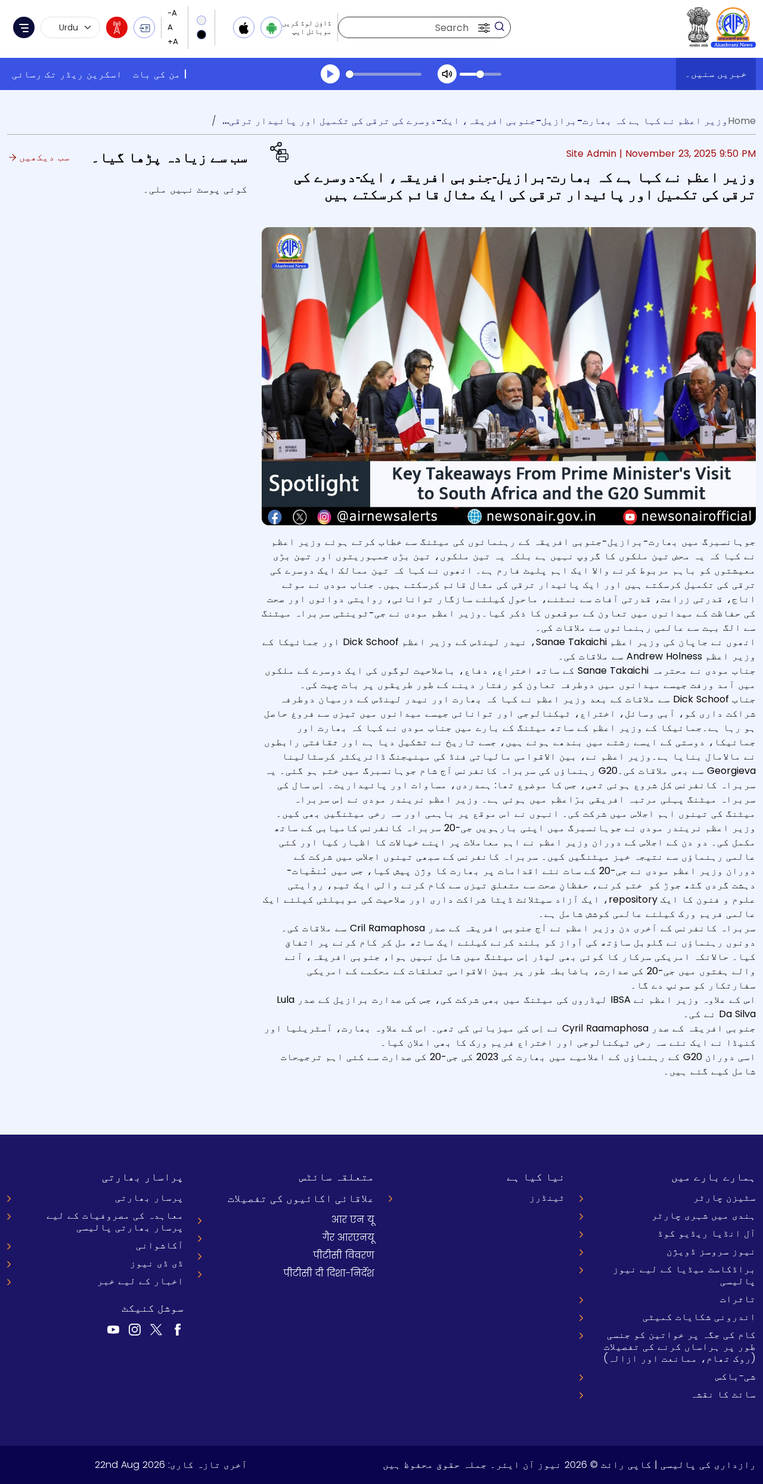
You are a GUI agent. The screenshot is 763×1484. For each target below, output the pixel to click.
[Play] (330, 73)
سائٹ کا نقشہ (723, 1394)
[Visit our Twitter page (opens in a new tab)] (156, 1329)
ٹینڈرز (547, 1197)
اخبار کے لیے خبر (140, 1281)
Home (742, 121)
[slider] (383, 74)
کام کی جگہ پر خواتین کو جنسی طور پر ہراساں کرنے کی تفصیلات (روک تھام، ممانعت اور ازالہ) (679, 1346)
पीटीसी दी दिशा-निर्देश (329, 1273)
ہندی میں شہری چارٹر (704, 1215)
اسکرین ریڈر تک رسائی (67, 74)
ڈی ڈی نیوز (157, 1263)
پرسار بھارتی (149, 1197)
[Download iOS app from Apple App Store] (244, 27)
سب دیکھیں (43, 157)
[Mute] (447, 73)
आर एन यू (352, 1219)
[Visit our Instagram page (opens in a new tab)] (135, 1329)
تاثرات (738, 1299)
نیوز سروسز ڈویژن (711, 1251)
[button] (483, 27)
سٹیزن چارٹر (724, 1197)
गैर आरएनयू (348, 1237)
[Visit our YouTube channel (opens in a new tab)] (113, 1329)
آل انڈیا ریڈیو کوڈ (706, 1233)
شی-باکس (735, 1376)
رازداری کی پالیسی (708, 1464)
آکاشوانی (160, 1245)
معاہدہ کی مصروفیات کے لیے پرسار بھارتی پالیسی (115, 1221)
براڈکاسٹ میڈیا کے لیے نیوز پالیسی (684, 1275)
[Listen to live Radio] (117, 27)
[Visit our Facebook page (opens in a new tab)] (178, 1329)
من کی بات (157, 74)
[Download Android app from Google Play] (271, 27)
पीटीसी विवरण (344, 1255)
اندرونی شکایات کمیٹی (699, 1317)
